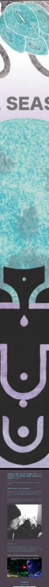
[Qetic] (3, 3)
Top (7, 471)
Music (9, 471)
